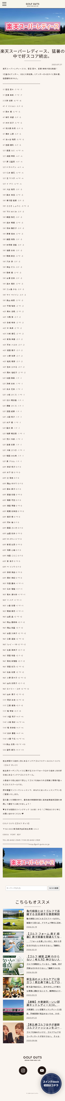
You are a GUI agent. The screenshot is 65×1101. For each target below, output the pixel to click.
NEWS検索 (53, 888)
